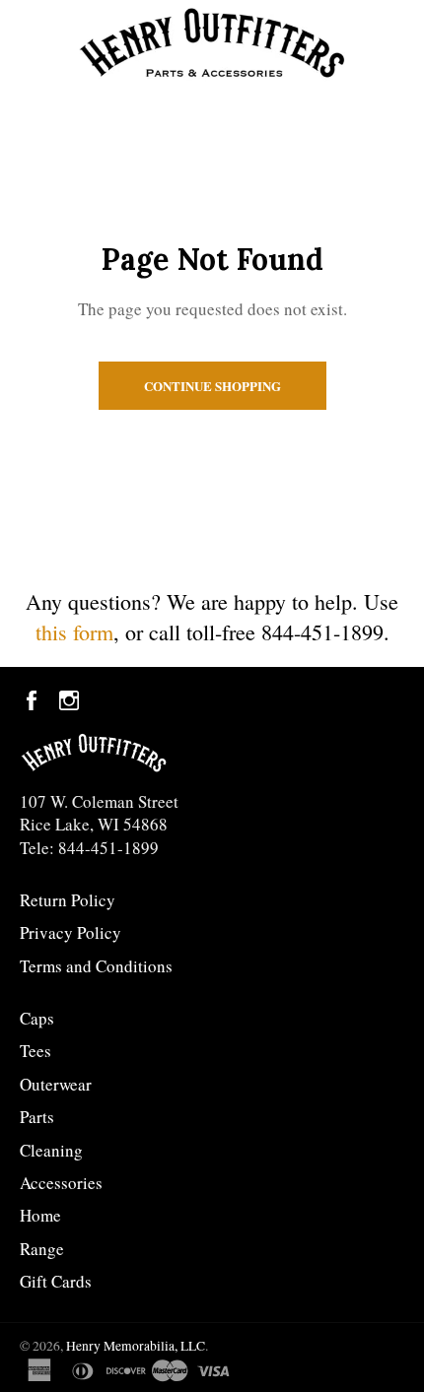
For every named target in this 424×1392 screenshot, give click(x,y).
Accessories (61, 1182)
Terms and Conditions (96, 966)
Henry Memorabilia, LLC (135, 1346)
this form (74, 632)
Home (40, 1215)
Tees (35, 1050)
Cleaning (51, 1150)
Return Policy (67, 900)
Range (42, 1248)
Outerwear (56, 1084)
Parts (37, 1116)
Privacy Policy (70, 932)
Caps (37, 1018)
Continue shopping (212, 385)
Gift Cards (56, 1281)
